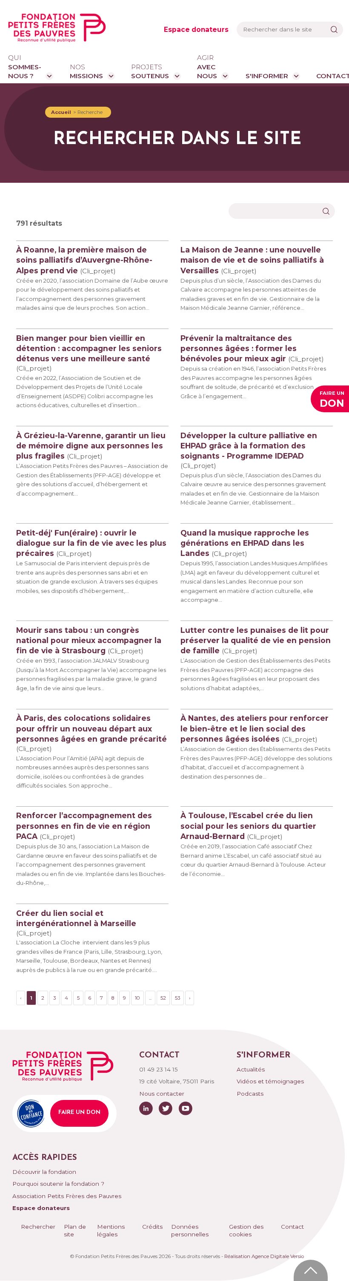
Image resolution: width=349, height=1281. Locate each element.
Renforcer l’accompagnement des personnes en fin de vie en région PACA (84, 825)
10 (137, 998)
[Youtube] (185, 1108)
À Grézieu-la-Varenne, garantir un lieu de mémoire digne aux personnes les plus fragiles (91, 445)
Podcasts (250, 1093)
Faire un (332, 399)
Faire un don (79, 1112)
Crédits (152, 1226)
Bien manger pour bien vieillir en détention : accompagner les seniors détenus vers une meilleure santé (89, 348)
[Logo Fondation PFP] (57, 27)
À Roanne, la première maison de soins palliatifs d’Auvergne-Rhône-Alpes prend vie (84, 260)
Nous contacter (161, 1093)
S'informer (267, 76)
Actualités (251, 1069)
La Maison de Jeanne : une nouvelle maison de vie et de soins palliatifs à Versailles (252, 260)
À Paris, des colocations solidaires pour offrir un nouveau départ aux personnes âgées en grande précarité (91, 728)
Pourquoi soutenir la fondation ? (58, 1183)
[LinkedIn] (146, 1108)
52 (163, 998)
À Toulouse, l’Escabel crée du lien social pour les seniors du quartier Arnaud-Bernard (248, 825)
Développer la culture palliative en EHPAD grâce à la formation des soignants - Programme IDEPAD (248, 445)
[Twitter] (165, 1108)
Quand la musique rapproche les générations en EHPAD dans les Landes (244, 543)
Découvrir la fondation (44, 1171)
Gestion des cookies (246, 1230)
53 (177, 998)
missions (86, 71)
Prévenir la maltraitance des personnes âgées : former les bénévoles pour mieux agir (238, 348)
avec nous (207, 67)
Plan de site (75, 1230)
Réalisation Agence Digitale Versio (264, 1256)
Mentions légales (111, 1230)
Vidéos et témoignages (270, 1081)
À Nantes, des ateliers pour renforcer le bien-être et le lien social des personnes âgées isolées (254, 728)
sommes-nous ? (24, 67)
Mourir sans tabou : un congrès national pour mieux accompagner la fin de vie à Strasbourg (88, 640)
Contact (292, 1226)
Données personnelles (190, 1230)
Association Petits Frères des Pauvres (66, 1196)
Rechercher (38, 1226)
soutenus (150, 71)
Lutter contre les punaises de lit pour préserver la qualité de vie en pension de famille (255, 640)
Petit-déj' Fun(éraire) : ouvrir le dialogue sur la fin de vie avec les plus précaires (91, 543)
